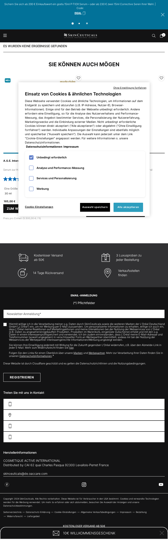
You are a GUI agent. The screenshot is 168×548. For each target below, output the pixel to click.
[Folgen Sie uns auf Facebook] (7, 484)
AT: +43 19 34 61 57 (147, 437)
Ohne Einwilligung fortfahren (129, 87)
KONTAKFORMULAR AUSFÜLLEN (139, 404)
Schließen (162, 533)
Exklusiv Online (84, 543)
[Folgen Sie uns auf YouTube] (161, 484)
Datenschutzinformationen (35, 356)
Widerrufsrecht (15, 516)
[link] (162, 35)
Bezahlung (141, 512)
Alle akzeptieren (128, 207)
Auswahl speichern (95, 207)
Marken (78, 353)
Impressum (125, 512)
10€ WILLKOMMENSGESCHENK (89, 533)
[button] (80, 13)
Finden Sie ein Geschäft (143, 415)
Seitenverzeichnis (12, 512)
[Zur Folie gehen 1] (72, 23)
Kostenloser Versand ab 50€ (84, 526)
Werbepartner (97, 353)
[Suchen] (154, 36)
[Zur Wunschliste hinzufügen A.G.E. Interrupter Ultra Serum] (78, 78)
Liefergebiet (33, 516)
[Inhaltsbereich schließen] (162, 14)
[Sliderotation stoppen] (87, 23)
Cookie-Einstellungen (39, 206)
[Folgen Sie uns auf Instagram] (84, 484)
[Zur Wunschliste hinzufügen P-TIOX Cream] (161, 78)
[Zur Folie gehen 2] (79, 23)
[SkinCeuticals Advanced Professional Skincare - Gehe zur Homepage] (80, 36)
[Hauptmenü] (5, 36)
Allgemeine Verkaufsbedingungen (98, 512)
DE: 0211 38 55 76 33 (146, 426)
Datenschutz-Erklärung (38, 512)
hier (71, 347)
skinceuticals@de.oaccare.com (25, 473)
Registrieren (22, 377)
